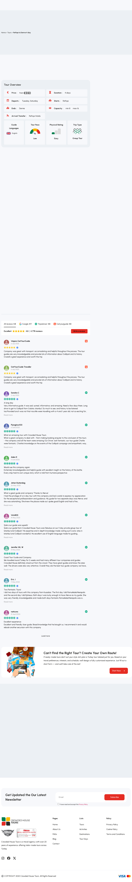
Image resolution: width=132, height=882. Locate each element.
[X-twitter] (14, 858)
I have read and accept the (74, 804)
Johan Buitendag (18, 483)
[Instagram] (3, 858)
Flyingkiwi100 (16, 425)
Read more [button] (8, 415)
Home (3, 33)
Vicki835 (14, 515)
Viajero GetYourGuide (20, 341)
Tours (9, 33)
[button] (25, 324)
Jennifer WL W (17, 547)
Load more (45, 636)
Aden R (14, 457)
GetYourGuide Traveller (21, 367)
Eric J (13, 579)
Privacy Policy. (83, 804)
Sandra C (15, 393)
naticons (14, 612)
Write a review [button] (79, 331)
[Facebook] (8, 858)
